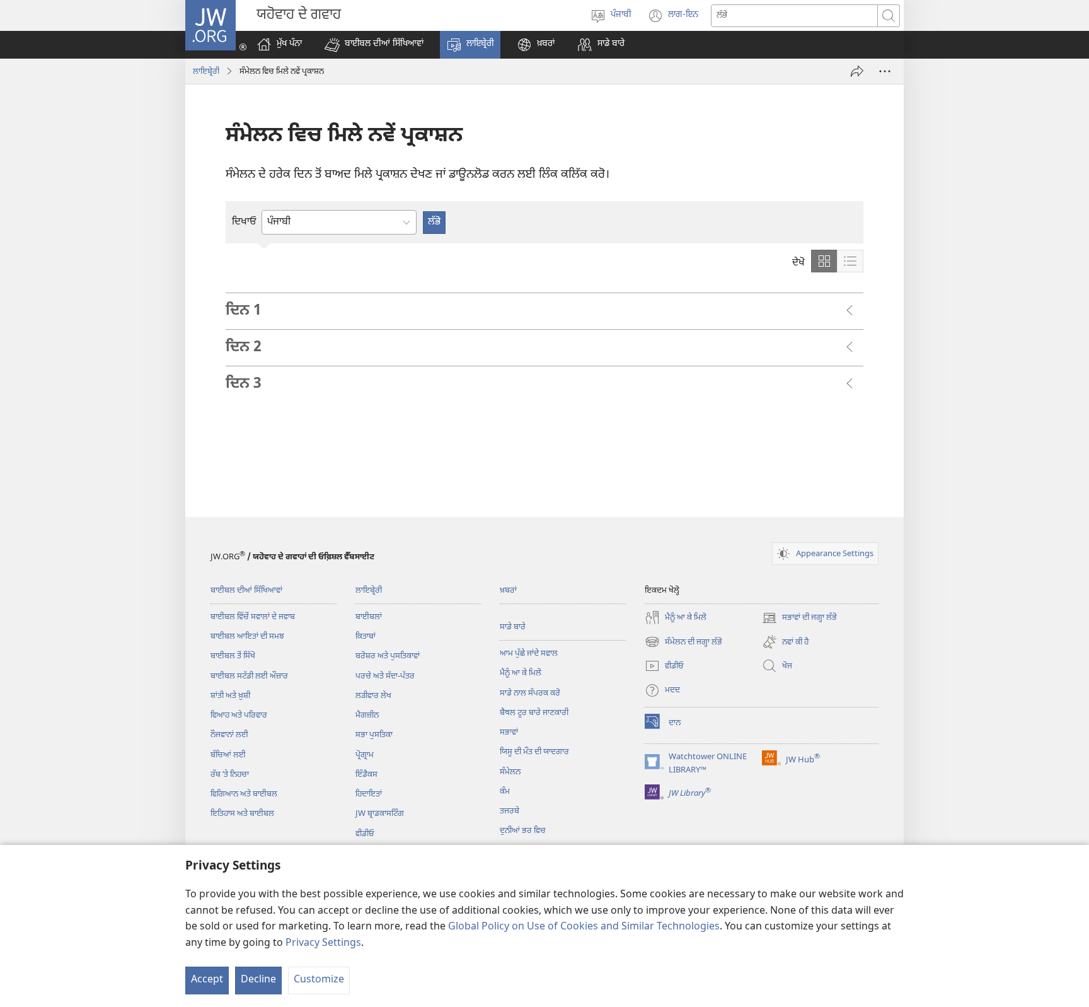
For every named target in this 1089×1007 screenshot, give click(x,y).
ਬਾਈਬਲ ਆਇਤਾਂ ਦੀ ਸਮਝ (247, 636)
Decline (258, 980)
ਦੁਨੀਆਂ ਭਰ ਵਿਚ (523, 830)
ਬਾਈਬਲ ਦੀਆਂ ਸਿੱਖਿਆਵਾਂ (246, 590)
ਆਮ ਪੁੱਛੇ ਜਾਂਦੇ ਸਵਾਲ (529, 653)
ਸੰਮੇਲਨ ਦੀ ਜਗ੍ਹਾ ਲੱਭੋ (683, 643)
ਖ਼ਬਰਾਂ (508, 590)
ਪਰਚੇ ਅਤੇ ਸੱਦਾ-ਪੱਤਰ (385, 676)
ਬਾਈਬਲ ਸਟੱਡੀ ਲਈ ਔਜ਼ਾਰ (249, 676)
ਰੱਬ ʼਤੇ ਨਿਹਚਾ (229, 774)
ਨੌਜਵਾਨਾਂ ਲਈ (229, 735)
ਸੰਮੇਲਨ (510, 772)
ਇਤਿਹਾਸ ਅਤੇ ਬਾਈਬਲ (242, 813)
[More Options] (884, 71)
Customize (319, 980)
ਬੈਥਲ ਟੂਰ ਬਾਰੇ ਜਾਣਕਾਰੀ (534, 712)
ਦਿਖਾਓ (244, 222)
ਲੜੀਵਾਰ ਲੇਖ (373, 695)
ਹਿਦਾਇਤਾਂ (368, 794)
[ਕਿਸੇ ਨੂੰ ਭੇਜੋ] (857, 71)
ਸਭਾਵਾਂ (509, 732)
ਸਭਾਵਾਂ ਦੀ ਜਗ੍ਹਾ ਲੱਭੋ (799, 619)
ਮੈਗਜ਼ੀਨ (367, 715)
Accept (207, 980)
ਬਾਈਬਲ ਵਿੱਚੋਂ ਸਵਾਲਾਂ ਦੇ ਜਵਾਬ (252, 617)
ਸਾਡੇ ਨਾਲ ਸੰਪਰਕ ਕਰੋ (530, 693)
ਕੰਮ (505, 791)
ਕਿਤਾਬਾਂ (365, 636)
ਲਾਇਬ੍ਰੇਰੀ (206, 71)
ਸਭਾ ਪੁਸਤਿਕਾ (374, 735)
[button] (374, 45)
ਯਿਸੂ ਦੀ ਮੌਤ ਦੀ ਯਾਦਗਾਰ (534, 752)
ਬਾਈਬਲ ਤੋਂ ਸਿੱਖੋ (232, 656)
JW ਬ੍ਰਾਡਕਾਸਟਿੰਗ (379, 813)
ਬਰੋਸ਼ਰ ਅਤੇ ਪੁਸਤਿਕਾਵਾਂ (387, 656)
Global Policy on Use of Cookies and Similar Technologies (584, 927)
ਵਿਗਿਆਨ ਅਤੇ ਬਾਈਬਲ (243, 794)
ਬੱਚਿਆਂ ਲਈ (228, 755)
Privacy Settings (323, 943)
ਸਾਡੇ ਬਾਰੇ (513, 627)
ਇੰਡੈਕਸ (366, 774)
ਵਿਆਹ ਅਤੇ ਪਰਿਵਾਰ (238, 715)
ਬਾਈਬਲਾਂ (368, 617)
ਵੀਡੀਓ (364, 834)
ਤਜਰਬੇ (509, 811)
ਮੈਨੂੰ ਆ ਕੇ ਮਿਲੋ (520, 673)
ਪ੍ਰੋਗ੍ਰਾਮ (364, 755)
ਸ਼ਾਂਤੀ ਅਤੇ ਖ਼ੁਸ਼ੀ (230, 695)
